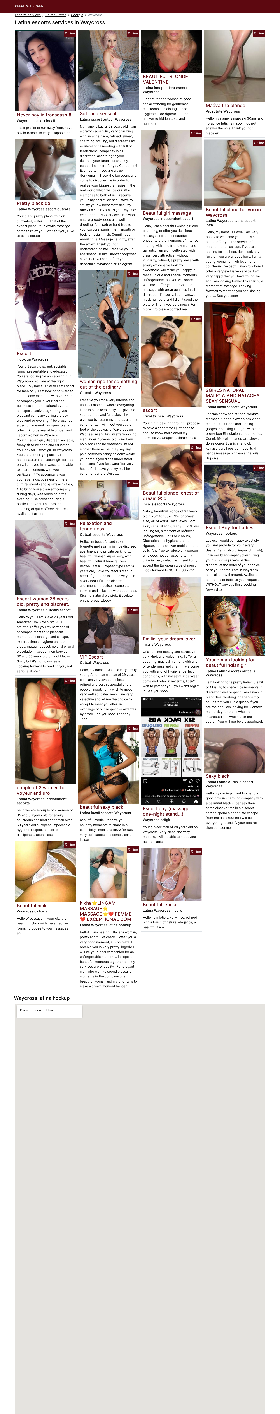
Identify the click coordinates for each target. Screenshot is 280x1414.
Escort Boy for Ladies (229, 527)
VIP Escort (91, 657)
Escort (24, 353)
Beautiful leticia (159, 904)
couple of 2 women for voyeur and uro (41, 790)
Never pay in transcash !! (44, 115)
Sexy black (217, 776)
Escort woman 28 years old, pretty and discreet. (43, 601)
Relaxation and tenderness (96, 525)
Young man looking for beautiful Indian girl (230, 662)
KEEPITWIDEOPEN (29, 6)
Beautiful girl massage (167, 213)
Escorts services (28, 15)
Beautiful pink (32, 905)
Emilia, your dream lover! (170, 639)
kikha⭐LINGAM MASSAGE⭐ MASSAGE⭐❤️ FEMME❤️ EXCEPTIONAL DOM (106, 911)
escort (150, 410)
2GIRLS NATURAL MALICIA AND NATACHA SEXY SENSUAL (233, 395)
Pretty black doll (34, 203)
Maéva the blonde (225, 105)
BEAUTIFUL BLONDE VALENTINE (165, 79)
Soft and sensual (98, 113)
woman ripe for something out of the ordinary (108, 384)
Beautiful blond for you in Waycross (233, 212)
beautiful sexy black (101, 807)
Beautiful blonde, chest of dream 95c (171, 495)
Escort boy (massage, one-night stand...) (167, 811)
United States (55, 15)
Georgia (77, 15)
